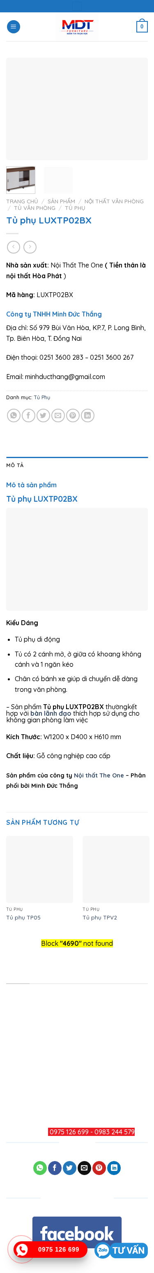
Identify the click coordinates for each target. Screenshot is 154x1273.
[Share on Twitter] (43, 415)
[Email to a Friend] (58, 415)
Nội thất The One (99, 775)
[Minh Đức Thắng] (77, 26)
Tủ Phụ (75, 207)
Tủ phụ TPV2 (100, 917)
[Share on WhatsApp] (14, 415)
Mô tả (14, 465)
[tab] (77, 465)
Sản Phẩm (61, 201)
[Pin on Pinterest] (73, 415)
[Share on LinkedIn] (87, 415)
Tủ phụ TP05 (23, 917)
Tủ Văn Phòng (34, 207)
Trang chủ (22, 201)
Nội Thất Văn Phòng (114, 201)
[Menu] (13, 27)
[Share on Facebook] (28, 415)
